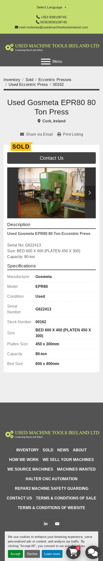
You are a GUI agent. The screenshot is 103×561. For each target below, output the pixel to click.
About (80, 450)
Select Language (49, 7)
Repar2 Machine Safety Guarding (51, 488)
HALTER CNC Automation (52, 479)
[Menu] (46, 61)
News (63, 450)
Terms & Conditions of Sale (66, 498)
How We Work (24, 460)
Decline (32, 554)
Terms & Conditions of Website (51, 508)
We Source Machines (30, 469)
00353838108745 (53, 22)
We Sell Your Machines (68, 460)
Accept (15, 554)
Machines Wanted (76, 469)
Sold (48, 450)
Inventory (27, 450)
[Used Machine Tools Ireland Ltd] (51, 434)
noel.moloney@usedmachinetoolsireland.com (53, 27)
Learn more (52, 554)
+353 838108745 (54, 17)
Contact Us (51, 158)
